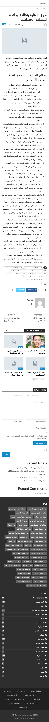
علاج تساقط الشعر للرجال (20, 553)
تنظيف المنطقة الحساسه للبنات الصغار (36, 273)
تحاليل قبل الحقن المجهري (38, 521)
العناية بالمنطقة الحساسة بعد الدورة (33, 267)
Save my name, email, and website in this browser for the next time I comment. (26, 437)
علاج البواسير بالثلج (11, 537)
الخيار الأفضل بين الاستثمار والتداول (34, 481)
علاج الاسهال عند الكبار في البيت (18, 533)
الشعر (42, 618)
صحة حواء (40, 656)
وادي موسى (41, 474)
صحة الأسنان (39, 643)
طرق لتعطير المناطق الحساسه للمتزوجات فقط (34, 276)
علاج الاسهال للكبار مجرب (38, 537)
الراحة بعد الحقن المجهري (38, 513)
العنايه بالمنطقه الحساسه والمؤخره (37, 270)
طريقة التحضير (22, 525)
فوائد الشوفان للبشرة (23, 569)
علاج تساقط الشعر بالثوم (38, 553)
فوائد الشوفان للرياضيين (39, 577)
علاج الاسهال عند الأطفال (23, 529)
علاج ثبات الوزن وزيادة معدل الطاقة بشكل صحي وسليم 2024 (26, 471)
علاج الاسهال (11, 525)
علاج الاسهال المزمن (40, 529)
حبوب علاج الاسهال (21, 521)
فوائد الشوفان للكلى (40, 581)
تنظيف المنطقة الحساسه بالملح (18, 270)
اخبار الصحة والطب (37, 610)
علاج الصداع (11, 541)
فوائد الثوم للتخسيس (40, 561)
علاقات (41, 668)
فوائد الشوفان (27, 565)
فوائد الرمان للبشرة (14, 561)
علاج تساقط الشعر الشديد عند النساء (17, 549)
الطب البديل (40, 623)
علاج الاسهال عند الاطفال (38, 533)
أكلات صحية (40, 602)
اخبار (42, 606)
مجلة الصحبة (43, 3)
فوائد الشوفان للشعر (22, 577)
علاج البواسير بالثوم (40, 541)
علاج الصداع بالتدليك (40, 545)
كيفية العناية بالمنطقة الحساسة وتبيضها (36, 279)
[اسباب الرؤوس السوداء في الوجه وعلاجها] (13, 341)
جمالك (4, 24)
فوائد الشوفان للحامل (39, 573)
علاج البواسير (24, 537)
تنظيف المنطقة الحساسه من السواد (16, 273)
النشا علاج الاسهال (40, 517)
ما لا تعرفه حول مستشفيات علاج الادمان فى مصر (30, 477)
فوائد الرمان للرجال (40, 565)
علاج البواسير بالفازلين (25, 541)
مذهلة (16, 718)
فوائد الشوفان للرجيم (24, 573)
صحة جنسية (40, 651)
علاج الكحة (28, 545)
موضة (42, 676)
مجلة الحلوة (22, 718)
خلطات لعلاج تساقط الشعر (38, 525)
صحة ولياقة (40, 664)
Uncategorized (38, 598)
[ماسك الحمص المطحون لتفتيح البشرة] (35, 363)
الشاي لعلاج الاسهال (22, 513)
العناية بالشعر (39, 631)
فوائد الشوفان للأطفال (39, 569)
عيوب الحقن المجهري (21, 557)
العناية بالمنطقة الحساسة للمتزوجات (13, 267)
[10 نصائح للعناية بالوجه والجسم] (35, 341)
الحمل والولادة (39, 614)
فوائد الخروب (27, 561)
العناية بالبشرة (39, 627)
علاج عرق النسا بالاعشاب (38, 557)
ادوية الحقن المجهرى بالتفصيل (37, 509)
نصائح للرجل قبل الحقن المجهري (36, 585)
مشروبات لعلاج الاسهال (24, 581)
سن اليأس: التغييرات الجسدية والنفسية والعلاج (31, 468)
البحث (45, 450)
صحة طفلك (40, 660)
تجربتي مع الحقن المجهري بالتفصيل (21, 517)
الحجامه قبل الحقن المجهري (17, 509)
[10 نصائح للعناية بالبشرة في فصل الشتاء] (13, 363)
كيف (42, 672)
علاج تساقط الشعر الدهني (38, 549)
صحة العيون (40, 647)
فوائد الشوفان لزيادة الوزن (12, 565)
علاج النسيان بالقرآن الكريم (14, 545)
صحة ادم (41, 639)
